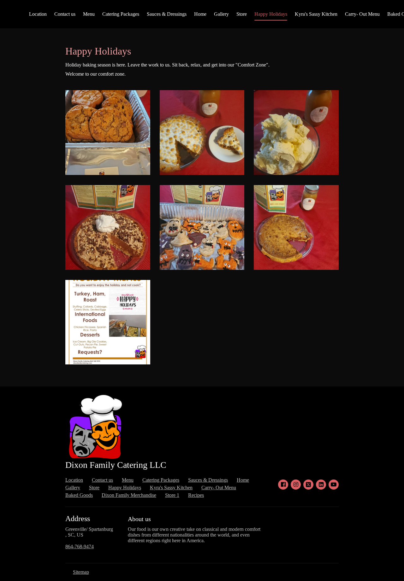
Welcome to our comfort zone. (95, 74)
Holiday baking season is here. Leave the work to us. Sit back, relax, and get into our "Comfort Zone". (167, 64)
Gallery (221, 14)
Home (200, 14)
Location (38, 14)
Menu (89, 14)
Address (77, 518)
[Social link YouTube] (334, 484)
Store (241, 14)
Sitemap (81, 572)
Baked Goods (79, 495)
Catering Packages (120, 14)
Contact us (64, 14)
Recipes (196, 495)
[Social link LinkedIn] (321, 484)
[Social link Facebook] (283, 484)
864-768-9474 (79, 546)
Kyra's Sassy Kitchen (316, 14)
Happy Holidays (270, 14)
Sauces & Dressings (167, 14)
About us (139, 518)
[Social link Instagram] (296, 484)
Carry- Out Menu (362, 14)
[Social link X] (308, 484)
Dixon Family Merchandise (129, 495)
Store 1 (172, 495)
